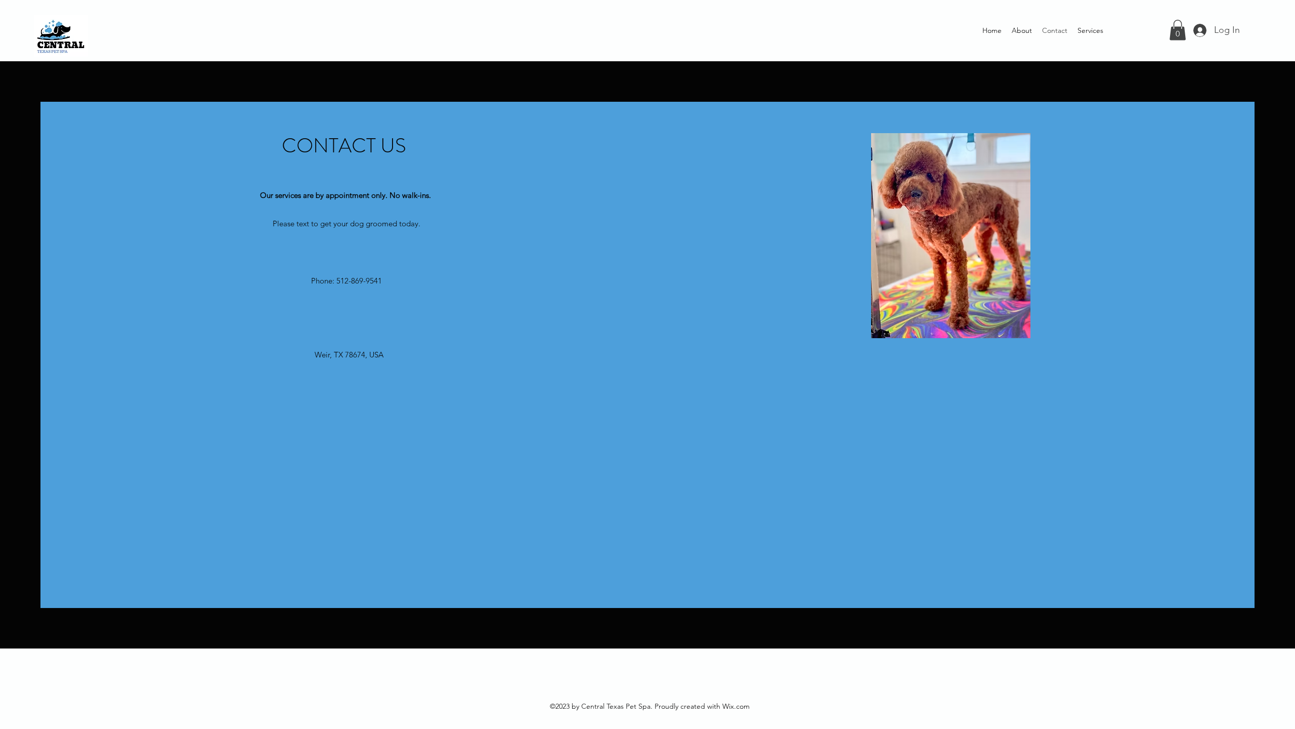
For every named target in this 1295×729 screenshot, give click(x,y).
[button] (1177, 30)
